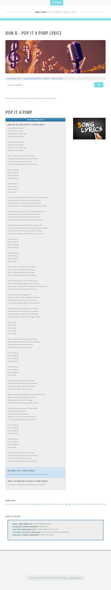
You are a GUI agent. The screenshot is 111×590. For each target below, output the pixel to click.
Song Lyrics (41, 12)
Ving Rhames (17, 526)
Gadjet (14, 524)
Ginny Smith (16, 535)
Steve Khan (16, 529)
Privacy (64, 578)
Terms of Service (75, 578)
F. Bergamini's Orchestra (21, 532)
